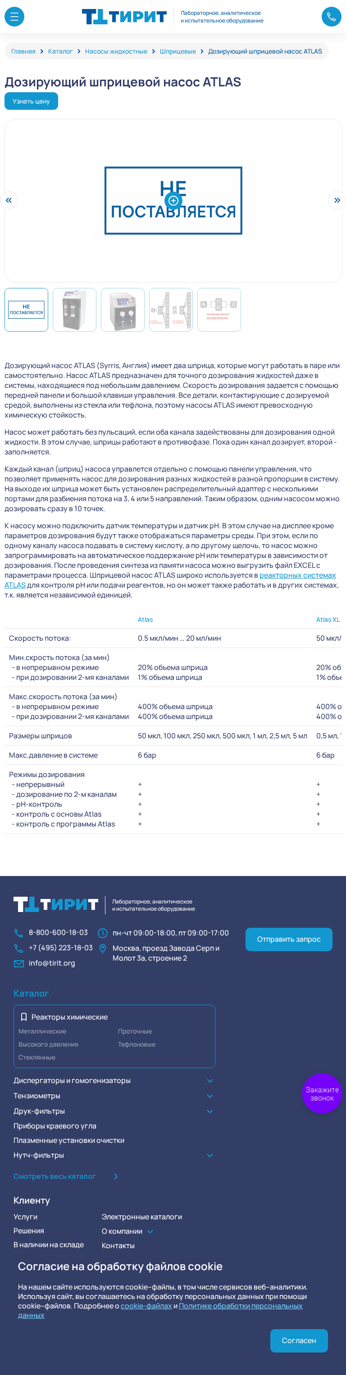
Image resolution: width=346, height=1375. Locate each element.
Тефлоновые (136, 1044)
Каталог (31, 993)
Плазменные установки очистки (69, 1140)
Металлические (42, 1031)
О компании (122, 1231)
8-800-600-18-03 (58, 932)
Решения (29, 1231)
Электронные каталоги (142, 1217)
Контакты (118, 1245)
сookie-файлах (146, 1306)
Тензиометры (37, 1096)
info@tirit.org (52, 963)
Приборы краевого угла (55, 1126)
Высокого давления (48, 1044)
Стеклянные (36, 1057)
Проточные (135, 1031)
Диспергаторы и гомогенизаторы (72, 1080)
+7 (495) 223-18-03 (61, 948)
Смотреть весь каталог (55, 1176)
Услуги (25, 1217)
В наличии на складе (49, 1244)
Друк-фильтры (39, 1111)
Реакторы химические (70, 1017)
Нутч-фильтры (39, 1155)
